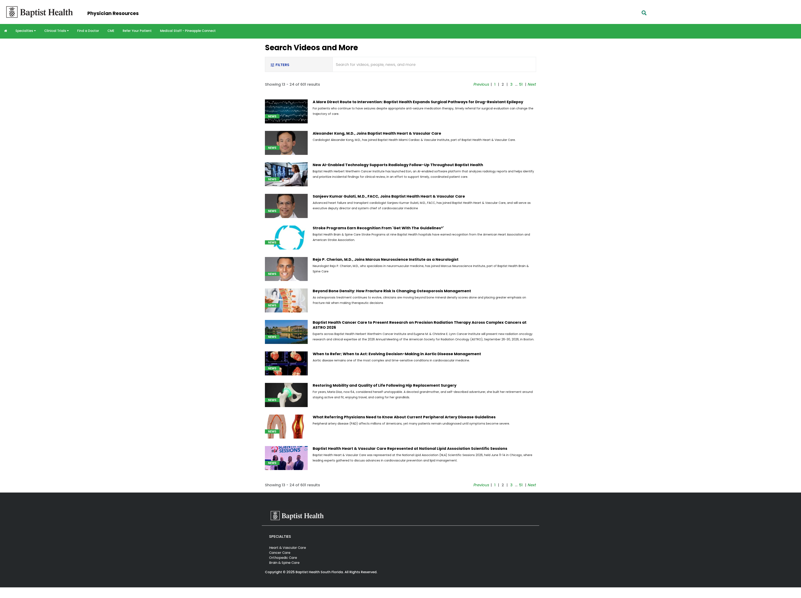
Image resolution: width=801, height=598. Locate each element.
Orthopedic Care (283, 557)
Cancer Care (279, 552)
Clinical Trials (55, 31)
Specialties (24, 31)
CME (110, 31)
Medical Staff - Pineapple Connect (188, 31)
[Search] (644, 13)
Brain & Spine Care (284, 562)
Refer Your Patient (137, 31)
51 (521, 84)
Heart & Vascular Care (287, 547)
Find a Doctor (88, 31)
